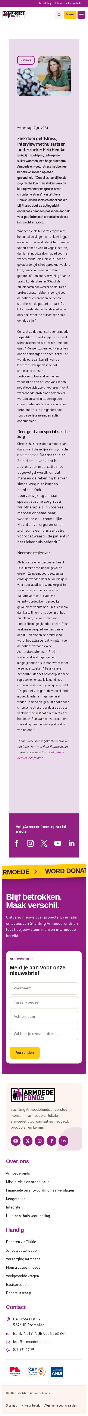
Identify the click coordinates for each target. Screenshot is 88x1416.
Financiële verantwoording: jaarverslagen (40, 1191)
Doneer (70, 14)
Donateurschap (18, 1293)
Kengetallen (16, 1199)
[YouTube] (16, 1141)
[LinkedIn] (63, 1141)
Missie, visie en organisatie (28, 1182)
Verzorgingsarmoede (23, 1259)
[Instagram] (39, 1141)
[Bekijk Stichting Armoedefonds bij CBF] (36, 1371)
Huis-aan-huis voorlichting (28, 1216)
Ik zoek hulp (45, 4)
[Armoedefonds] (14, 14)
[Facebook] (51, 1141)
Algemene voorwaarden (60, 1405)
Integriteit (14, 1208)
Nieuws (26, 60)
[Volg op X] (44, 843)
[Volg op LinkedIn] (71, 843)
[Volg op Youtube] (58, 843)
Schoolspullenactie (21, 1251)
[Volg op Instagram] (30, 843)
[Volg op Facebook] (16, 843)
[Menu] (81, 15)
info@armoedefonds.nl (32, 1342)
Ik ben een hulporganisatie (68, 4)
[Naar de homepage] (44, 1095)
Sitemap (12, 1405)
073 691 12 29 (23, 1350)
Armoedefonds (18, 1174)
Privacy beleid (31, 1405)
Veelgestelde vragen (22, 1276)
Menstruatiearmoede (23, 1268)
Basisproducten (19, 1285)
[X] (27, 1141)
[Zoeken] (59, 15)
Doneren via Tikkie (21, 1242)
